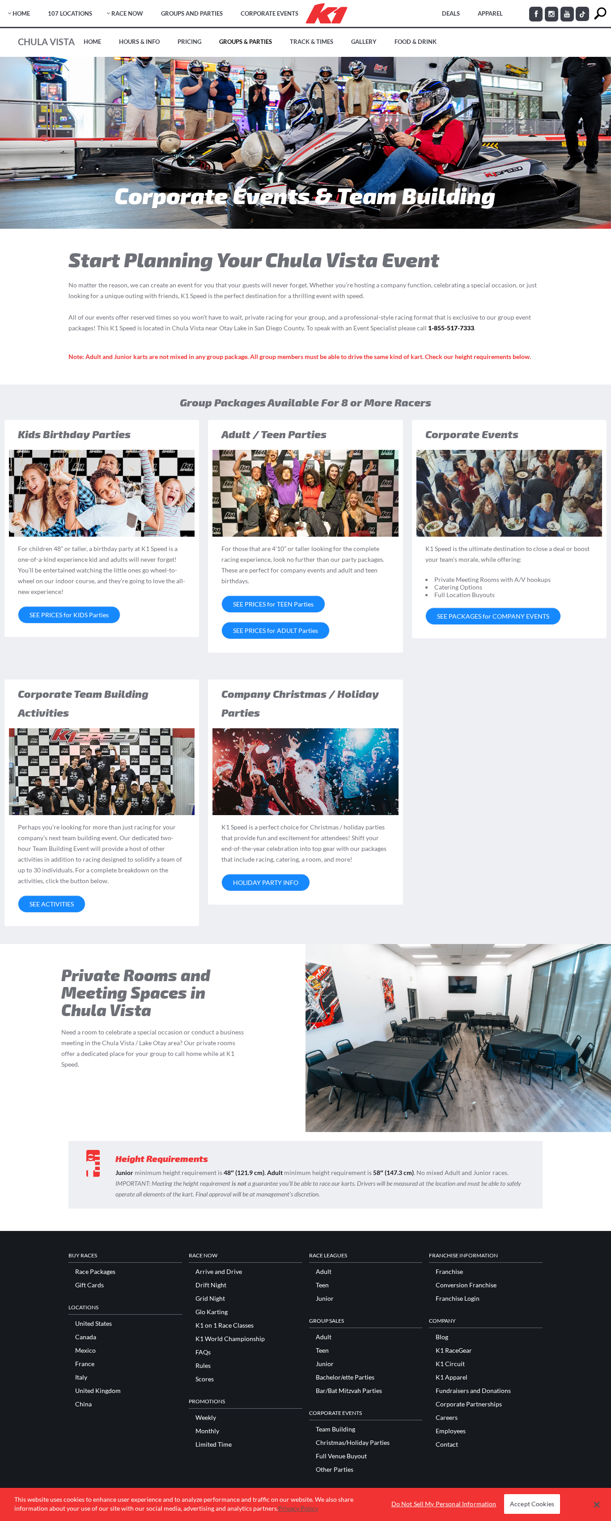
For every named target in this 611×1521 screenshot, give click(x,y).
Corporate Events (269, 13)
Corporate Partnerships (469, 1404)
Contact (447, 1444)
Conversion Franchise (466, 1285)
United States (93, 1323)
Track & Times (311, 41)
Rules (203, 1366)
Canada (85, 1337)
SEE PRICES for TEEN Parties (273, 604)
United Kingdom (98, 1391)
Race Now (127, 13)
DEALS (451, 13)
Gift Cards (89, 1285)
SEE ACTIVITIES (52, 904)
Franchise (449, 1272)
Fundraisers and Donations (473, 1391)
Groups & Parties (245, 41)
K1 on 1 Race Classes (224, 1325)
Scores (204, 1379)
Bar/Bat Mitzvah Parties (349, 1391)
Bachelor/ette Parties (345, 1377)
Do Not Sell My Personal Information (443, 1504)
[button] (597, 1504)
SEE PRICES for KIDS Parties (69, 615)
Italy (81, 1377)
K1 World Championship (230, 1339)
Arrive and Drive (218, 1272)
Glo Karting (211, 1312)
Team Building (335, 1429)
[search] (600, 13)
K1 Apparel (451, 1377)
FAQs (203, 1352)
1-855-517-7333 (451, 328)
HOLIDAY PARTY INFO (265, 882)
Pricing (189, 41)
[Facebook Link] (536, 14)
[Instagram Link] (551, 14)
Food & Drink (416, 41)
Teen (322, 1285)
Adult (323, 1272)
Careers (447, 1417)
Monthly (207, 1431)
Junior (325, 1298)
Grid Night (210, 1298)
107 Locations (70, 13)
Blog (442, 1337)
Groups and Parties (192, 13)
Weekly (205, 1417)
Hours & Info (139, 41)
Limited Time (213, 1444)
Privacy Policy (298, 1508)
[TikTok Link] (582, 14)
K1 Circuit (450, 1364)
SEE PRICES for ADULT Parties (275, 630)
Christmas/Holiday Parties (353, 1443)
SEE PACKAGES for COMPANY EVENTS (493, 616)
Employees (451, 1431)
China (83, 1404)
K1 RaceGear (454, 1350)
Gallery (364, 41)
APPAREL (490, 13)
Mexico (85, 1350)
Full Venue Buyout (341, 1456)
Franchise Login (457, 1298)
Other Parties (334, 1469)
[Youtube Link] (567, 14)
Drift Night (210, 1285)
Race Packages (95, 1272)
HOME (21, 13)
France (84, 1364)
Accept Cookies (532, 1504)
